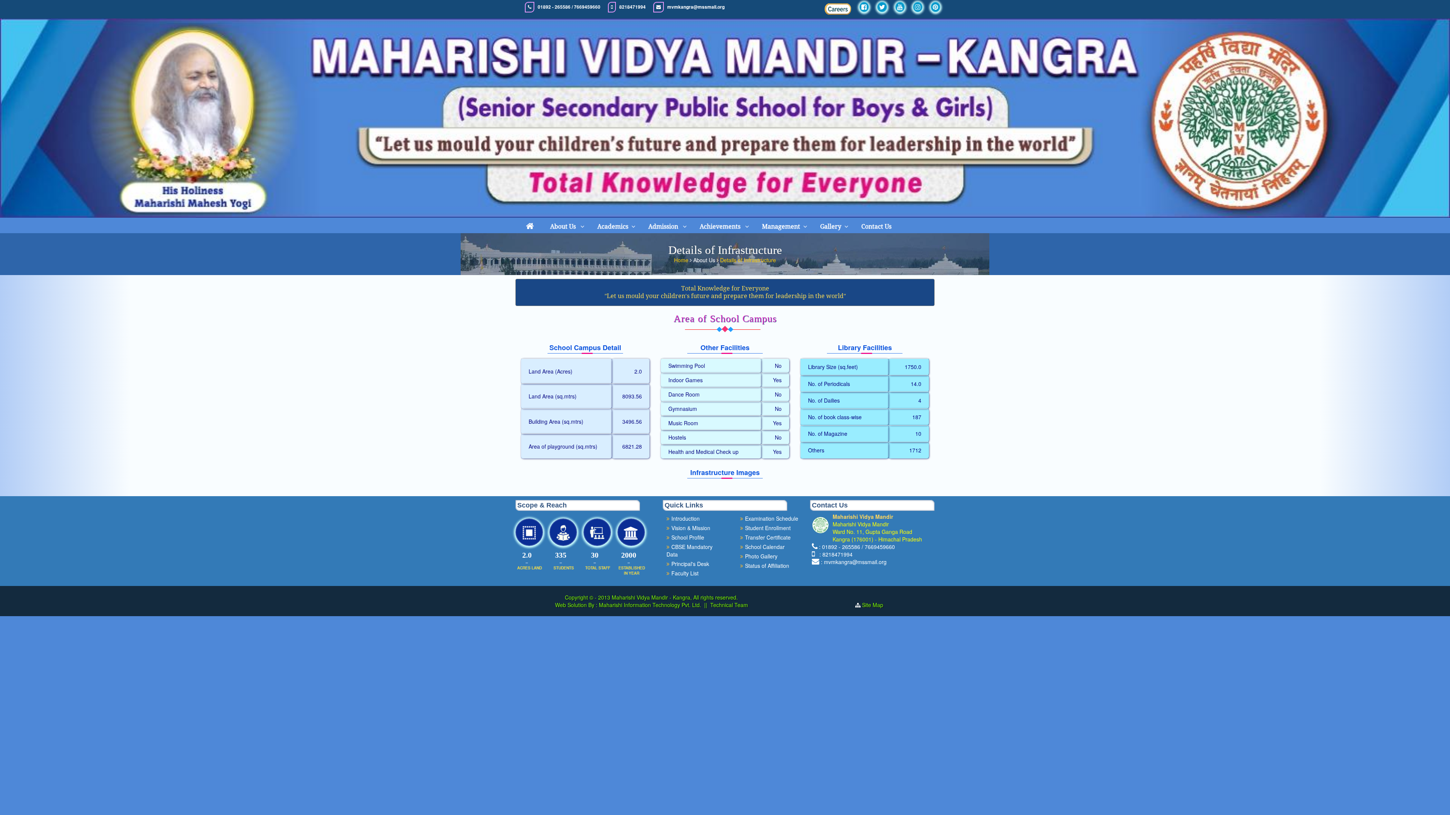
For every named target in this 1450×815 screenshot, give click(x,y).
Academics (612, 226)
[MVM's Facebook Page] (864, 7)
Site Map (875, 605)
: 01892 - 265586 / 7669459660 (857, 547)
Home (682, 260)
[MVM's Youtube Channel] (900, 7)
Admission (664, 226)
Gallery (830, 226)
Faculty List (685, 573)
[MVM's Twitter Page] (882, 7)
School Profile (687, 537)
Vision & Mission (690, 528)
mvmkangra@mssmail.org (696, 7)
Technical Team (729, 605)
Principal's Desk (690, 563)
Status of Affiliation (767, 565)
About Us (563, 226)
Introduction (685, 518)
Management (781, 226)
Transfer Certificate (768, 537)
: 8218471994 (834, 554)
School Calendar (765, 547)
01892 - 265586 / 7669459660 (569, 7)
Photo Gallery (761, 556)
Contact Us (876, 226)
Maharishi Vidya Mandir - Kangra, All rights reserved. (675, 597)
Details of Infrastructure (748, 260)
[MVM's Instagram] (917, 7)
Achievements (721, 226)
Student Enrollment (768, 528)
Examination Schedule (771, 518)
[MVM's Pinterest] (935, 7)
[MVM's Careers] (838, 9)
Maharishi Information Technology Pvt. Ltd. (649, 605)
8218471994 (632, 7)
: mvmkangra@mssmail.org (854, 562)
